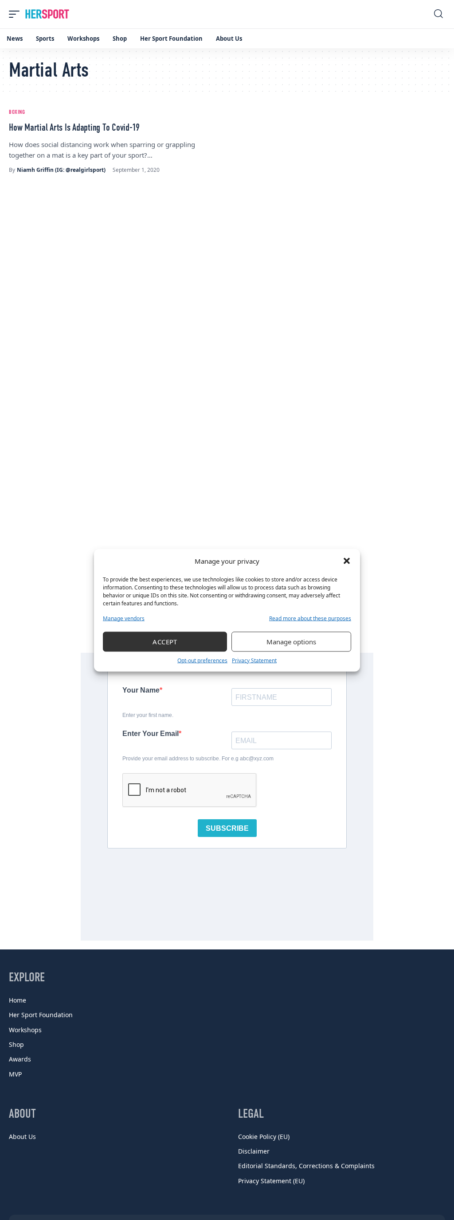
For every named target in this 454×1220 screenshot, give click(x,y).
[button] (346, 561)
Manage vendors (124, 618)
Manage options (291, 641)
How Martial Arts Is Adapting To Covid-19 (74, 128)
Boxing (17, 112)
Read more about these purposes (310, 618)
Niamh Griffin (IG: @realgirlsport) (61, 170)
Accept (165, 641)
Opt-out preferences (202, 660)
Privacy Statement (254, 660)
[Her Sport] (47, 14)
